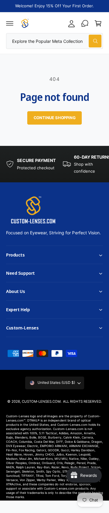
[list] (54, 164)
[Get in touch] (84, 23)
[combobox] (54, 41)
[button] (9, 23)
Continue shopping (55, 117)
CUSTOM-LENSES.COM (41, 401)
